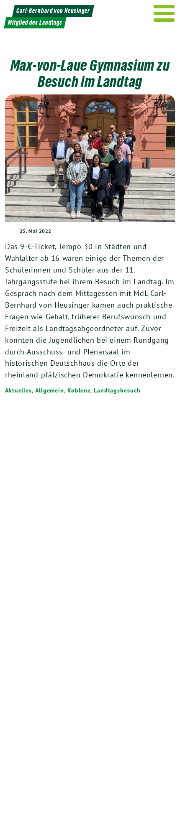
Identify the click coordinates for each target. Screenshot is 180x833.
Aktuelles (18, 390)
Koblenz (78, 390)
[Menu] (164, 13)
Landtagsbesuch (117, 390)
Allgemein (49, 390)
